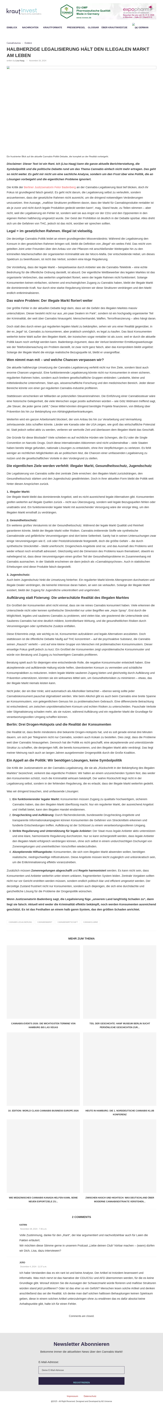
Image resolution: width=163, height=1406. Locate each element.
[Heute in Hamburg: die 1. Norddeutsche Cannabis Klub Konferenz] (119, 1069)
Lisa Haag (19, 61)
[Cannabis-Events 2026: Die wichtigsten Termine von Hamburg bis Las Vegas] (43, 982)
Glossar (93, 27)
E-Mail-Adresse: (49, 1362)
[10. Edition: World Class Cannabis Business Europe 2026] (43, 1069)
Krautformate (52, 27)
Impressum (72, 1396)
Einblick (12, 27)
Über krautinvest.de (114, 27)
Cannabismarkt (44, 922)
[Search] (154, 27)
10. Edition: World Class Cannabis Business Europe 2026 (43, 1110)
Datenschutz (90, 1396)
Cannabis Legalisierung (20, 922)
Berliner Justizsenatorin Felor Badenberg (49, 187)
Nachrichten (30, 27)
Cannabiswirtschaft (68, 922)
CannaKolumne (90, 922)
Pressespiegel (76, 27)
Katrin (23, 1225)
